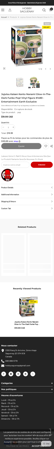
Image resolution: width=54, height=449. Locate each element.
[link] (46, 146)
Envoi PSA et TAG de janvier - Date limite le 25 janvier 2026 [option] (27, 3)
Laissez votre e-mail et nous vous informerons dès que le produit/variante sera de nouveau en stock (26, 157)
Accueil (4, 17)
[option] (27, 45)
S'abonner (41, 165)
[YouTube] (25, 374)
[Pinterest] (18, 374)
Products (13, 17)
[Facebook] (3, 374)
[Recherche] (44, 10)
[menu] (2, 9)
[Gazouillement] (32, 374)
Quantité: (5, 122)
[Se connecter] (10, 10)
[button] (45, 69)
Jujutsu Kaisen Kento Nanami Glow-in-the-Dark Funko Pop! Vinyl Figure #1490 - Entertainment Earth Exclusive (26, 323)
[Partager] (51, 146)
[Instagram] (11, 374)
